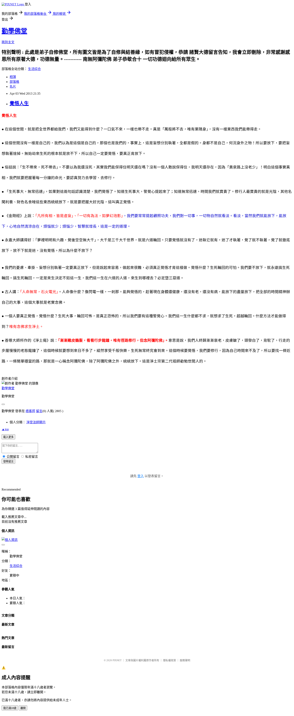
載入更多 (8, 437)
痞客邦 (30, 411)
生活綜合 (34, 69)
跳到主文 (8, 42)
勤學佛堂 (14, 31)
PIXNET (117, 660)
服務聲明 (185, 660)
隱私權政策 (169, 660)
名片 (13, 86)
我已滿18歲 (9, 708)
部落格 (14, 81)
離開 (23, 708)
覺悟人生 (19, 103)
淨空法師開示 (36, 422)
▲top (5, 429)
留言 (39, 411)
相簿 (13, 77)
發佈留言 (8, 461)
